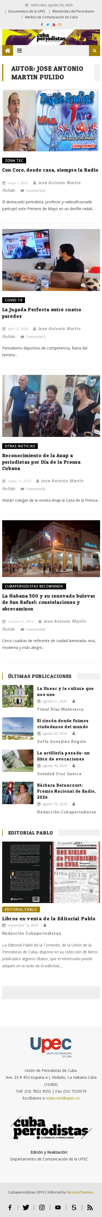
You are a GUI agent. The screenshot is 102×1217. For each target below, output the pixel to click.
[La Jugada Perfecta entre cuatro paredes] (51, 260)
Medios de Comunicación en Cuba (51, 17)
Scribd (74, 1209)
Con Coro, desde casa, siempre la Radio (50, 170)
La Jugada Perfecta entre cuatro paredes (42, 313)
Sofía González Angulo (61, 741)
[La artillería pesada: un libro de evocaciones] (17, 760)
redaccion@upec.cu (63, 1098)
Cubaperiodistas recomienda (34, 586)
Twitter (26, 1209)
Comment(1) (35, 336)
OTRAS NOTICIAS (20, 446)
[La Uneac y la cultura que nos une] (17, 696)
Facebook (10, 1209)
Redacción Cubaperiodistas (66, 812)
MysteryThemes (80, 1192)
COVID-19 (14, 300)
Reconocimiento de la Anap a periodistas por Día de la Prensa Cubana (41, 461)
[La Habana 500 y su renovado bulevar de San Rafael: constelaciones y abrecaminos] (51, 548)
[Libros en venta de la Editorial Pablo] (51, 872)
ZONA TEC (14, 160)
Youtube (58, 1209)
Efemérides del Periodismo (73, 11)
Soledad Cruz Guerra (59, 773)
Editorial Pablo (30, 833)
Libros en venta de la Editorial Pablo (49, 918)
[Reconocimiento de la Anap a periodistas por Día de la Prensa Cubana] (51, 406)
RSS (90, 1209)
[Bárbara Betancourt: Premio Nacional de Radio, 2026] (17, 793)
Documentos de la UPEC (27, 11)
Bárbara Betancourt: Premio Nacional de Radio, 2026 (66, 791)
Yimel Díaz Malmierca (60, 709)
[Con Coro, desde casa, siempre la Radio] (51, 120)
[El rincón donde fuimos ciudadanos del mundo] (17, 728)
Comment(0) (35, 190)
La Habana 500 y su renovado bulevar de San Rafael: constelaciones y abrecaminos (49, 602)
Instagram (42, 1209)
